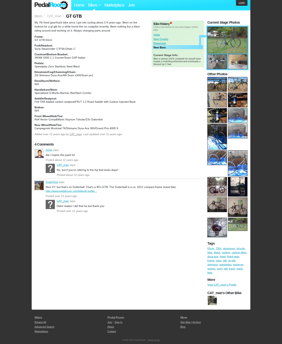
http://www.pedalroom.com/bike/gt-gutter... (71, 191)
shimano (212, 264)
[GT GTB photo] (227, 28)
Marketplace (114, 5)
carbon (226, 252)
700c (219, 248)
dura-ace (212, 256)
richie (39, 153)
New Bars (159, 47)
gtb (225, 260)
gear (218, 260)
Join (131, 5)
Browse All (40, 322)
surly (220, 268)
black (217, 252)
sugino (211, 268)
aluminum (229, 248)
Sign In (118, 322)
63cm (210, 248)
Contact (111, 331)
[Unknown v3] (212, 300)
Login (242, 2)
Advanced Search (44, 326)
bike (209, 252)
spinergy (238, 264)
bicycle (241, 248)
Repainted (159, 43)
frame (210, 260)
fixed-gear (233, 256)
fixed (223, 256)
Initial (156, 34)
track (232, 268)
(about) (171, 23)
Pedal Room (51, 5)
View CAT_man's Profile (221, 284)
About (110, 326)
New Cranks (160, 39)
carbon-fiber (239, 252)
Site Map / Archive (190, 322)
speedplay (225, 264)
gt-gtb (231, 260)
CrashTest (39, 185)
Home (79, 5)
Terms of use (154, 340)
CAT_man (76, 134)
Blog (182, 326)
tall (226, 268)
